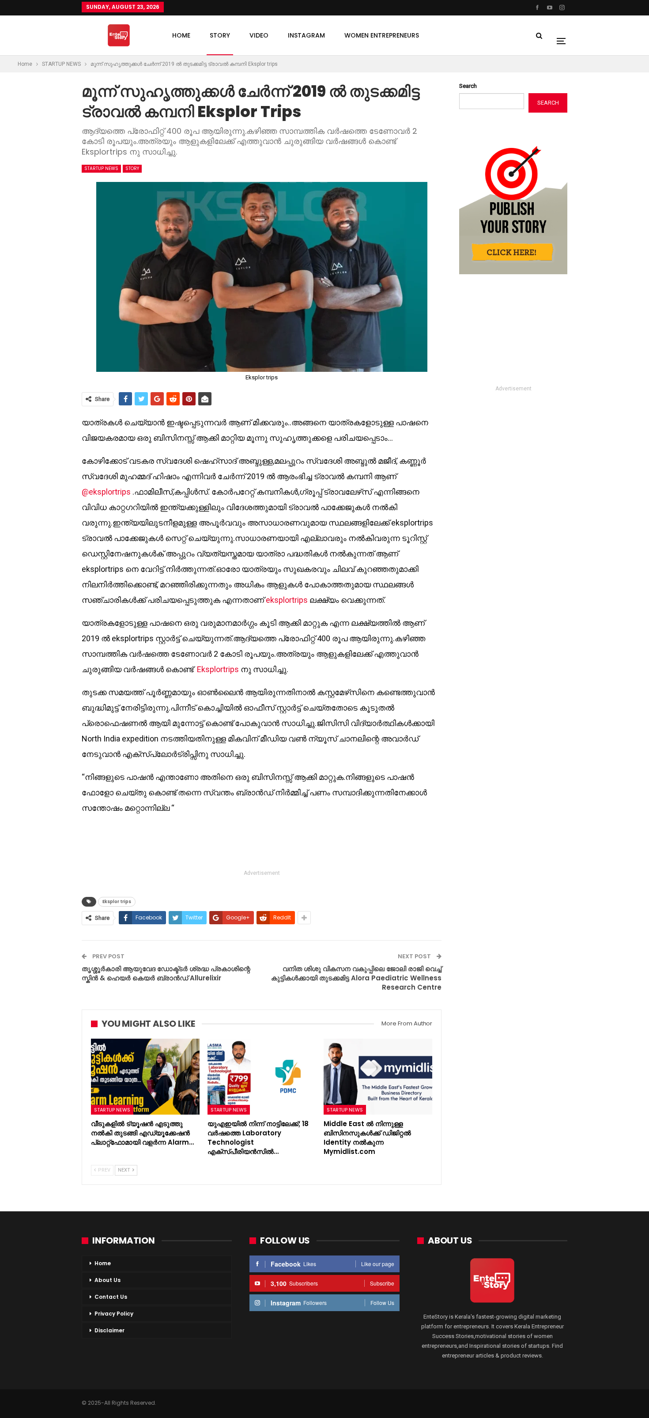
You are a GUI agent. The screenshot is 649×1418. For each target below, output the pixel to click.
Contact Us (110, 1297)
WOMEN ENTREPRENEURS (381, 35)
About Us (107, 1280)
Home (102, 1263)
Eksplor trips (116, 901)
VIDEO (258, 35)
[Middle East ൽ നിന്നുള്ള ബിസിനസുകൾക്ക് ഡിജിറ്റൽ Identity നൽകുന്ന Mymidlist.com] (378, 1077)
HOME (181, 35)
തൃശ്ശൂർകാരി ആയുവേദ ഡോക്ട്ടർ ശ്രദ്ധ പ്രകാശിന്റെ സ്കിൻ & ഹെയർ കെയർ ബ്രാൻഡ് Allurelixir (166, 973)
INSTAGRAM (306, 35)
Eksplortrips (218, 669)
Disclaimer (109, 1330)
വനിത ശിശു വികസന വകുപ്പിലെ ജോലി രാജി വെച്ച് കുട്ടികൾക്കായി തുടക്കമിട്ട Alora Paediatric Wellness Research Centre (356, 978)
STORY (220, 35)
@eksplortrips (106, 491)
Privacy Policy (113, 1313)
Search (468, 86)
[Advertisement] (262, 843)
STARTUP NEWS (101, 168)
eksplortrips (287, 600)
